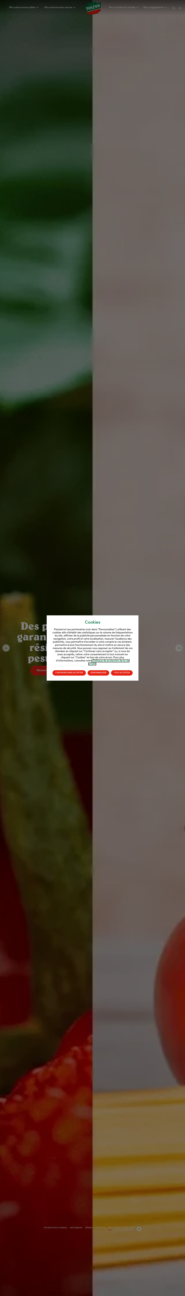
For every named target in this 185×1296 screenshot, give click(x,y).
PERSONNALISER (98, 673)
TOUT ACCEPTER (122, 673)
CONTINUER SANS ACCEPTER (69, 673)
